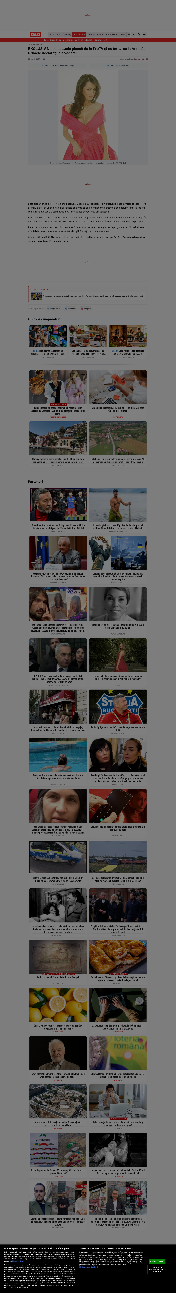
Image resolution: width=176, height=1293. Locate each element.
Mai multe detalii (18, 1261)
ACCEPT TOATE (157, 1261)
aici (21, 1278)
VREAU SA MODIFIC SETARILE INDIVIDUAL (157, 1269)
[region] (88, 1268)
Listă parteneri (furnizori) (88, 1267)
